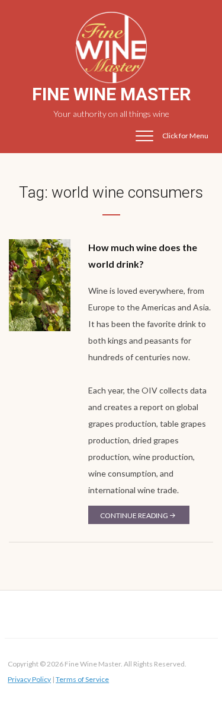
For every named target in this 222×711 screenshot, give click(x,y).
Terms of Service (82, 679)
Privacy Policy (29, 679)
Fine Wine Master (111, 94)
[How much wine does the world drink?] (39, 284)
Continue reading (134, 515)
